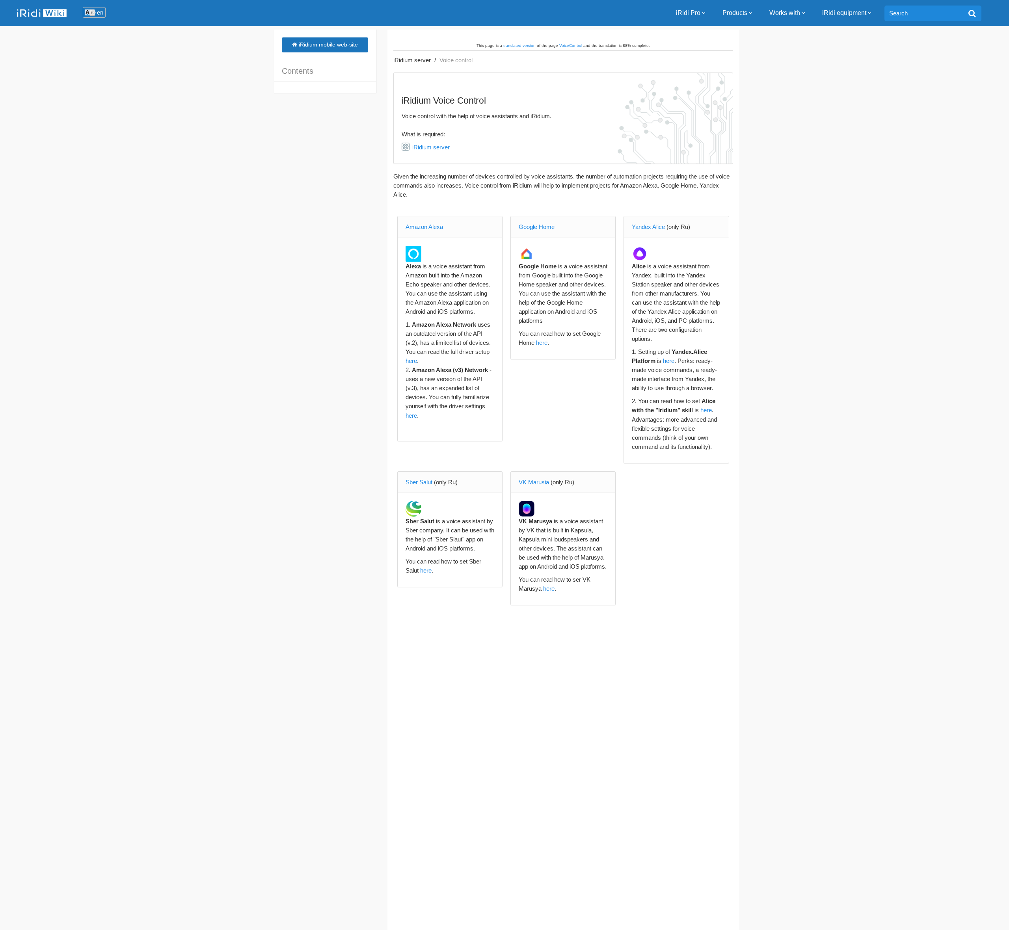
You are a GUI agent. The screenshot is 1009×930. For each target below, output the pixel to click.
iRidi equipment (844, 12)
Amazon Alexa (424, 226)
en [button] (100, 12)
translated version (519, 45)
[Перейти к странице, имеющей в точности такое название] (972, 13)
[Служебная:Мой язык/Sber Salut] (414, 509)
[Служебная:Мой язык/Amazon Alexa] (414, 254)
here (411, 360)
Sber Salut (419, 482)
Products (734, 12)
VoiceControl (570, 45)
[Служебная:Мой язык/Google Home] (527, 254)
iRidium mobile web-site (327, 44)
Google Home (537, 226)
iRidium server (412, 60)
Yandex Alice (648, 226)
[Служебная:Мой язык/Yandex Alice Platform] (640, 254)
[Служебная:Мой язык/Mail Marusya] (527, 509)
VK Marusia (534, 482)
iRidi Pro (688, 12)
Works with (784, 12)
